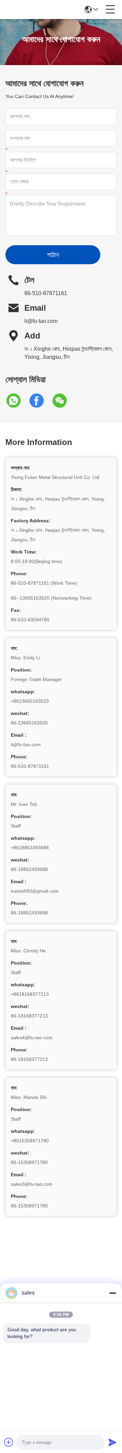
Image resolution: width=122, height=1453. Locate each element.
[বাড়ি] (61, 1272)
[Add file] (9, 1442)
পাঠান (53, 254)
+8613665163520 (30, 701)
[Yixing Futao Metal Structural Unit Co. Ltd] (27, 9)
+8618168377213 (30, 994)
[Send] (112, 1442)
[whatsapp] (16, 400)
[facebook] (40, 400)
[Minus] (112, 1293)
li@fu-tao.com (41, 321)
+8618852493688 (30, 847)
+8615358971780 (30, 1140)
